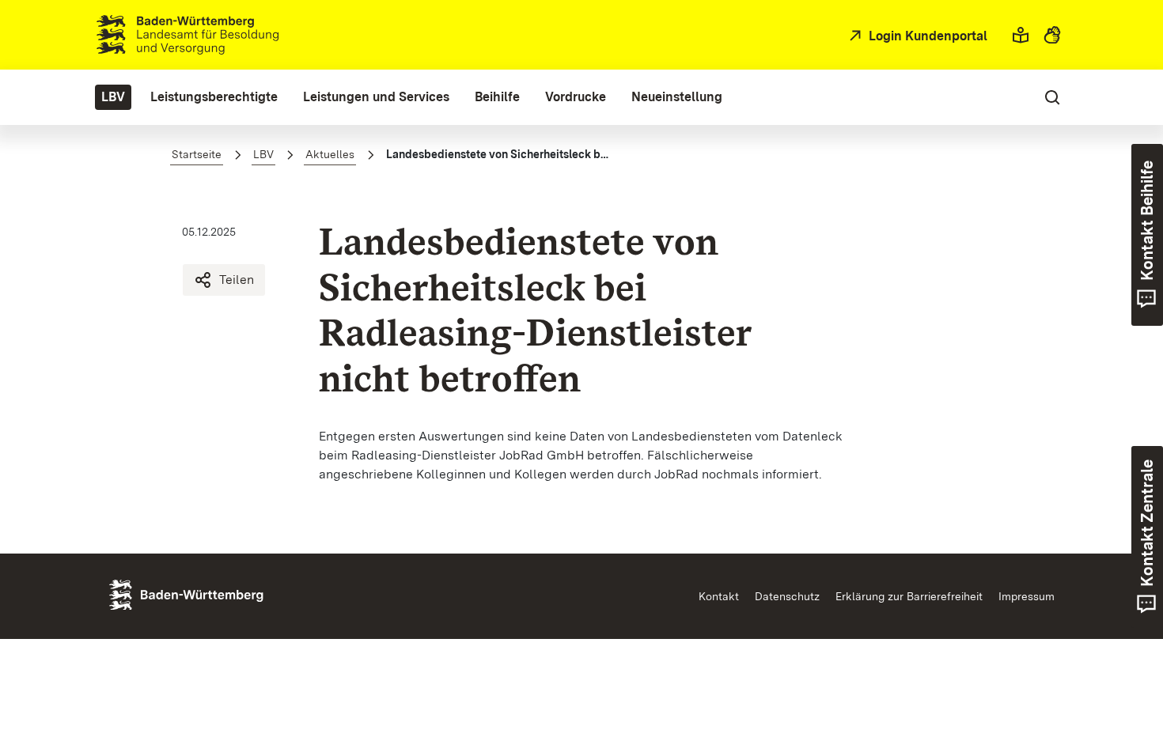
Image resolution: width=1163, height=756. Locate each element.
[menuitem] (113, 97)
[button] (1020, 35)
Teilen (236, 279)
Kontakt (719, 596)
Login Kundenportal (926, 35)
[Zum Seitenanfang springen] (1120, 670)
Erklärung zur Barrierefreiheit (909, 596)
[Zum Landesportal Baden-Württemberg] (213, 593)
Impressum (1026, 596)
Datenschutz (787, 596)
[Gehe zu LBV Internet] (187, 35)
